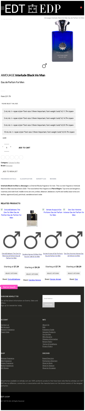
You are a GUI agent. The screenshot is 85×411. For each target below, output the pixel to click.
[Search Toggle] (74, 9)
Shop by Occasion (49, 368)
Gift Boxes (5, 368)
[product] (11, 229)
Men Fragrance (6, 361)
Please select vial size (10, 103)
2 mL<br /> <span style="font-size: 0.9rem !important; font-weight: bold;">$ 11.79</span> (39, 111)
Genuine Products (49, 332)
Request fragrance (7, 330)
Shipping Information (50, 339)
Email (21, 157)
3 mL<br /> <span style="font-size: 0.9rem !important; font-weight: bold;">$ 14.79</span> (39, 118)
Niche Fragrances (7, 366)
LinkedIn (12, 157)
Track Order (5, 332)
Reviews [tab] (53, 179)
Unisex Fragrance (7, 363)
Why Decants (47, 337)
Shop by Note (47, 363)
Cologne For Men (14, 163)
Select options (11, 273)
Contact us (5, 325)
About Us (45, 325)
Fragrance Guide (48, 330)
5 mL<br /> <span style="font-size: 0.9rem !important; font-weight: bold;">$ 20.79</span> (39, 125)
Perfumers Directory (49, 361)
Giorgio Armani (55, 279)
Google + (17, 157)
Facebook (3, 157)
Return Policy (47, 342)
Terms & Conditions (49, 344)
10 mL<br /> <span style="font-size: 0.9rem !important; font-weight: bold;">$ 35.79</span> (39, 132)
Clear (4, 138)
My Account (5, 327)
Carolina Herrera (35, 280)
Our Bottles (46, 334)
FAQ (43, 327)
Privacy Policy (47, 346)
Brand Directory (48, 358)
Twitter (7, 157)
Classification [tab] (26, 179)
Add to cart (24, 148)
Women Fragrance (7, 358)
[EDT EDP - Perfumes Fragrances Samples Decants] (33, 8)
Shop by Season (48, 366)
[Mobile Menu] (2, 8)
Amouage (9, 166)
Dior (76, 279)
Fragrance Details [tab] (8, 179)
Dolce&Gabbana (14, 279)
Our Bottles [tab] (41, 179)
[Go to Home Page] (1, 18)
